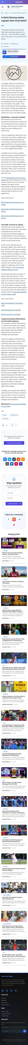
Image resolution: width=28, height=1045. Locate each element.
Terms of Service (5, 1013)
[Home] (2, 13)
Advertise (3, 1000)
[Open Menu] (2, 7)
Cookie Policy (4, 1016)
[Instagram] (14, 519)
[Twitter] (19, 519)
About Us (3, 998)
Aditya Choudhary (13, 51)
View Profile (15, 56)
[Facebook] (8, 519)
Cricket (6, 12)
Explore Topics (5, 1004)
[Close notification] (25, 2)
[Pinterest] (14, 525)
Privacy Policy (4, 1011)
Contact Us (4, 1002)
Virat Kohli (5, 418)
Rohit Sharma (14, 415)
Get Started (19, 2)
